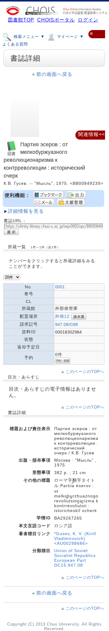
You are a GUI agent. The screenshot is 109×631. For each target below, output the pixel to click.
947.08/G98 (66, 324)
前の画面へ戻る (54, 74)
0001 (60, 286)
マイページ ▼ (69, 36)
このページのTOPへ (85, 371)
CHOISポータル (56, 19)
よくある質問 (15, 44)
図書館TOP (21, 19)
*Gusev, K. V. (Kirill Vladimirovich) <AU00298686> (75, 538)
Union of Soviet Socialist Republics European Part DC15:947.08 (75, 558)
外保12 (62, 316)
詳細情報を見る (26, 211)
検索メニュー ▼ (28, 36)
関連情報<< (91, 134)
